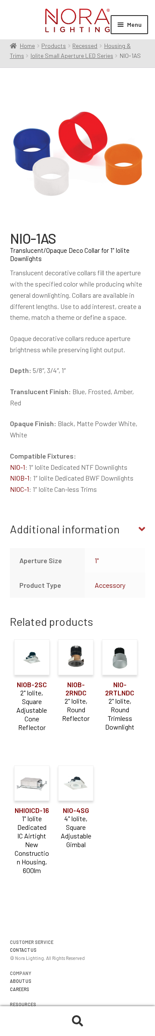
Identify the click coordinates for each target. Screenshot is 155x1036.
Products (53, 45)
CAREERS (19, 989)
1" (97, 560)
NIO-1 (17, 467)
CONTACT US (23, 950)
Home (27, 45)
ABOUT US (20, 981)
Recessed (84, 45)
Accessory (110, 585)
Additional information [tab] (65, 529)
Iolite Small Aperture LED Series (72, 55)
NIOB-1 (19, 478)
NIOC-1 (19, 489)
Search (77, 1021)
